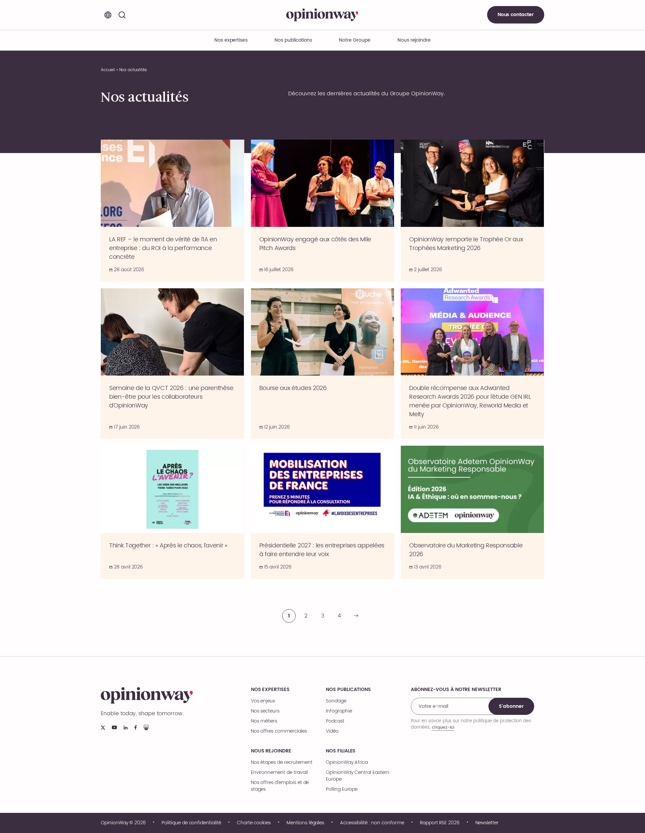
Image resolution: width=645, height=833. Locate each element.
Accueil (108, 70)
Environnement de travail (279, 772)
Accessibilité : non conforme (372, 823)
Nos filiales (340, 751)
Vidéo (332, 731)
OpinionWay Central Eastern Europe (357, 776)
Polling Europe (341, 789)
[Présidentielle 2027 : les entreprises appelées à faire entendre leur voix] (322, 512)
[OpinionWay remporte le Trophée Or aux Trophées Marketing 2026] (472, 211)
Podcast (335, 721)
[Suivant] (356, 616)
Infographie (339, 711)
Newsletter (487, 823)
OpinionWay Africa (347, 762)
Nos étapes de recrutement (281, 762)
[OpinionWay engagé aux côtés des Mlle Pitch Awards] (322, 211)
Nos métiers (264, 721)
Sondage (336, 701)
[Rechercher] (122, 15)
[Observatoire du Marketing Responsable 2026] (472, 512)
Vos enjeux (263, 701)
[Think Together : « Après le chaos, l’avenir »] (172, 512)
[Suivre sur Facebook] (135, 727)
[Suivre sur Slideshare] (146, 727)
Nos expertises (270, 690)
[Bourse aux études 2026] (322, 363)
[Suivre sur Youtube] (114, 727)
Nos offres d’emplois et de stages (280, 786)
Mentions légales (305, 823)
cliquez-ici (443, 727)
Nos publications (293, 40)
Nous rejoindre (271, 751)
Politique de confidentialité (191, 823)
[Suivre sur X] (103, 728)
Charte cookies (254, 823)
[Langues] (108, 15)
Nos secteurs (265, 711)
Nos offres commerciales (279, 731)
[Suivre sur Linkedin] (126, 728)
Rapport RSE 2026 (440, 823)
